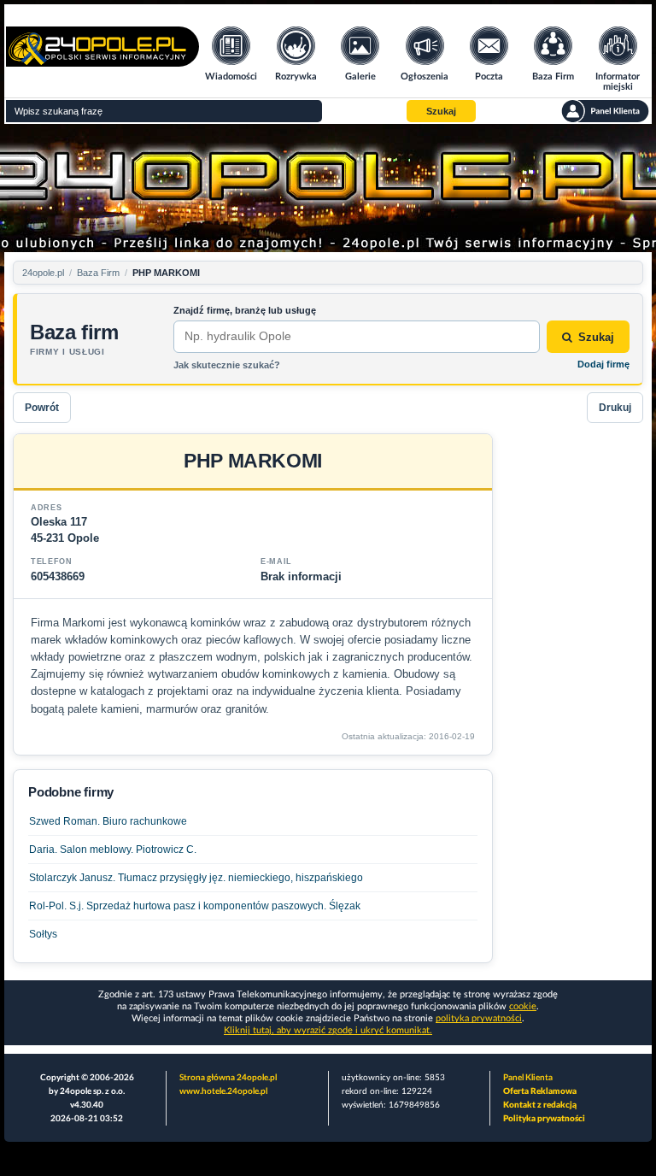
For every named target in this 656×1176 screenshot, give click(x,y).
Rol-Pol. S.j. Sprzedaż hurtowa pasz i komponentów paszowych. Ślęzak (194, 906)
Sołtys (43, 934)
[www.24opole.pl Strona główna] (102, 61)
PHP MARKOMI (166, 273)
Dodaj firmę (603, 364)
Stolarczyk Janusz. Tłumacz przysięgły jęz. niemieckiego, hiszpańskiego (196, 878)
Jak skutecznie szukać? (226, 365)
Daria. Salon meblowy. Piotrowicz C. (112, 850)
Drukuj (615, 408)
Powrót (42, 408)
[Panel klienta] (605, 111)
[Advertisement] (575, 689)
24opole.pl (43, 273)
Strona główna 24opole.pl (228, 1077)
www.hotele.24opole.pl (223, 1091)
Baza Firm (98, 273)
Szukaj (596, 337)
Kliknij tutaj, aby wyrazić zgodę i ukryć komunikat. (328, 1030)
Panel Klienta (528, 1077)
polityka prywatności (479, 1018)
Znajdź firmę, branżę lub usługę (244, 310)
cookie (522, 1006)
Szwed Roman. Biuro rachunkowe (108, 821)
